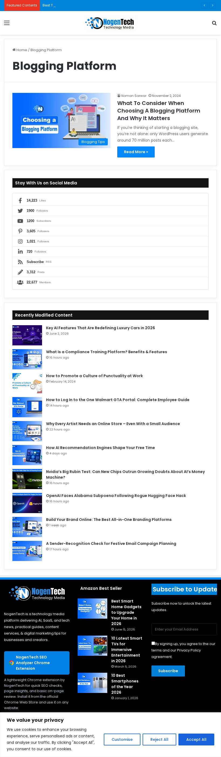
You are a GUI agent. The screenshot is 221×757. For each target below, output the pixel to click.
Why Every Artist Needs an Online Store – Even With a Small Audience (113, 423)
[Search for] (214, 25)
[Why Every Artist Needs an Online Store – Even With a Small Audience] (27, 431)
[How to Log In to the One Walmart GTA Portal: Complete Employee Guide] (27, 407)
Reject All (159, 739)
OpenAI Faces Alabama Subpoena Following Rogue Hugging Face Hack (116, 495)
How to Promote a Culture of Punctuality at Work (94, 375)
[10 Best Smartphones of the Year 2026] (92, 683)
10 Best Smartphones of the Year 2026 (125, 684)
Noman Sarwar (133, 95)
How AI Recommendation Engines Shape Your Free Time (100, 447)
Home (21, 49)
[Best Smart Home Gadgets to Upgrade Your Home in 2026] (92, 608)
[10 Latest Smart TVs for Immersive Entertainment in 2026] (92, 646)
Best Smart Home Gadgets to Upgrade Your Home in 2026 (126, 612)
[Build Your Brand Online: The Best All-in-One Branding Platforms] (27, 527)
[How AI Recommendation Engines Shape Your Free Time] (27, 455)
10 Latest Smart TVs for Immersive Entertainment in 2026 (126, 650)
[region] (110, 734)
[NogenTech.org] (110, 23)
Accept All (196, 739)
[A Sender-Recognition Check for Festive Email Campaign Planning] (27, 551)
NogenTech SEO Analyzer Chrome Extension (33, 662)
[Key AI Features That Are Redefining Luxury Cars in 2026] (27, 335)
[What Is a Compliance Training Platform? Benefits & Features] (27, 359)
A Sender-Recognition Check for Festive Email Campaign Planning (111, 543)
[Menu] (6, 25)
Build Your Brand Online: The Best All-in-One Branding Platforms (109, 519)
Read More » (136, 152)
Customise (122, 739)
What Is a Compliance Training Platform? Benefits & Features (106, 352)
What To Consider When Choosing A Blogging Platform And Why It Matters (158, 110)
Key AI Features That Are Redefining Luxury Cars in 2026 (100, 328)
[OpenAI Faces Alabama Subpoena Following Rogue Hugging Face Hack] (27, 503)
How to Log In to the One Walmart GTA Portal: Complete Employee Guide (117, 399)
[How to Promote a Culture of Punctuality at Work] (27, 383)
